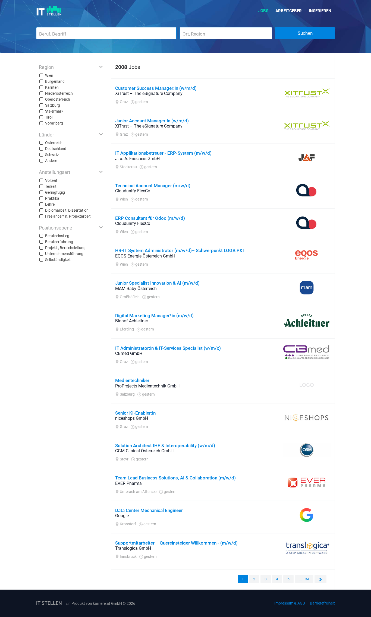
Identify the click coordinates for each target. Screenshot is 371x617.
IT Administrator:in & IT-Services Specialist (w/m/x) (168, 348)
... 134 (304, 579)
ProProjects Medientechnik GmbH (147, 386)
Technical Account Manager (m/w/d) (152, 185)
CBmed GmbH (128, 353)
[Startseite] (49, 11)
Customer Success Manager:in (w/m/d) (156, 88)
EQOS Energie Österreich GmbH (145, 256)
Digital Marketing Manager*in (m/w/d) (154, 315)
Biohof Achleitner (131, 320)
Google (122, 515)
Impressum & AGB (289, 603)
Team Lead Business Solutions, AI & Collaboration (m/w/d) (175, 478)
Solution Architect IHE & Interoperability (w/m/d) (165, 445)
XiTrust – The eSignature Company (149, 93)
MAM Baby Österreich (136, 288)
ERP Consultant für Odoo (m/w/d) (150, 218)
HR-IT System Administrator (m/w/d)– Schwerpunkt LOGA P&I (179, 250)
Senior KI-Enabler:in (135, 413)
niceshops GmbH (131, 418)
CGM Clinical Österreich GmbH (144, 450)
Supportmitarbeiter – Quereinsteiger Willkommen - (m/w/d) (176, 543)
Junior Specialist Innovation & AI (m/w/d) (157, 283)
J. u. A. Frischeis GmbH (137, 158)
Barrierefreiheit (322, 603)
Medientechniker (132, 380)
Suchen (305, 33)
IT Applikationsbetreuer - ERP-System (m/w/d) (163, 153)
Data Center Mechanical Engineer (149, 510)
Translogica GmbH (133, 548)
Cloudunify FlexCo (132, 190)
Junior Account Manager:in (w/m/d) (152, 120)
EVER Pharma (128, 483)
